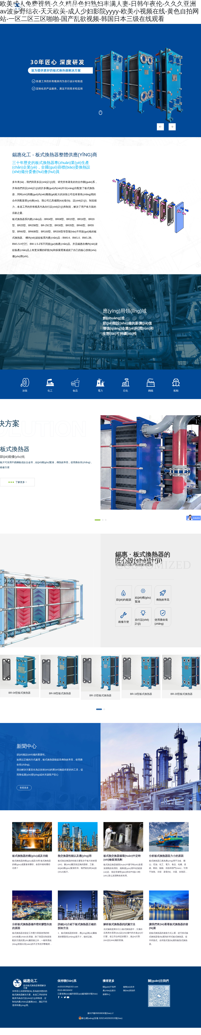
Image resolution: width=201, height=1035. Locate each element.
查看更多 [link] (24, 787)
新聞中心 (154, 7)
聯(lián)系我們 (183, 7)
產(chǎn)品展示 (137, 7)
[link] (150, 766)
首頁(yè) (107, 7)
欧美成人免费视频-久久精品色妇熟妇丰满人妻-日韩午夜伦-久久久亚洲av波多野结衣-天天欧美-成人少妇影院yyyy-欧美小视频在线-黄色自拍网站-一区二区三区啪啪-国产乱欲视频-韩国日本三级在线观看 (91, 1033)
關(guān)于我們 (122, 7)
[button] (159, 126)
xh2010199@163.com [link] (68, 986)
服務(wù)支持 (168, 7)
